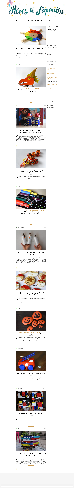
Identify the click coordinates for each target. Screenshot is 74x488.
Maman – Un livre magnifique (51, 73)
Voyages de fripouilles (53, 22)
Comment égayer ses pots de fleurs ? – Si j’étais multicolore (31, 454)
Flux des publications (50, 105)
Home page (23, 20)
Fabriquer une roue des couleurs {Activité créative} (31, 49)
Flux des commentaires (50, 107)
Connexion (48, 103)
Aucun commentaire (43, 64)
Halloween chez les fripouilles (31, 332)
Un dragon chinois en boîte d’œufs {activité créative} (31, 172)
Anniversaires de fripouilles (22, 22)
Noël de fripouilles (37, 22)
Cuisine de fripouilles (48, 20)
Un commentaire (44, 227)
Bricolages (34, 46)
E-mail (48, 35)
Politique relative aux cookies (25, 486)
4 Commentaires (44, 428)
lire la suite (31, 102)
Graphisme (36, 210)
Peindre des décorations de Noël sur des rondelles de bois (31, 294)
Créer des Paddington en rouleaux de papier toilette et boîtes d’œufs (31, 131)
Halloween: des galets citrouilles (31, 334)
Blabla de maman (45, 22)
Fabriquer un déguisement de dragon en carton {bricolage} (31, 90)
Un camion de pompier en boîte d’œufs (31, 374)
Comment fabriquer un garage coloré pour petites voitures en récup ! (31, 212)
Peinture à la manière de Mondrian (31, 414)
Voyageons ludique (42, 169)
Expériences (30, 22)
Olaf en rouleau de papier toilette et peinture (31, 253)
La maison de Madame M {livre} (51, 45)
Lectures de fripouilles (39, 20)
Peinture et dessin (39, 46)
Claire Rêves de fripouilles (21, 64)
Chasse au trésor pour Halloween (51, 61)
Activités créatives (30, 20)
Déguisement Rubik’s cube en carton (52, 43)
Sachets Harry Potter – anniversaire (52, 47)
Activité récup (22, 46)
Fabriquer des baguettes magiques (52, 56)
